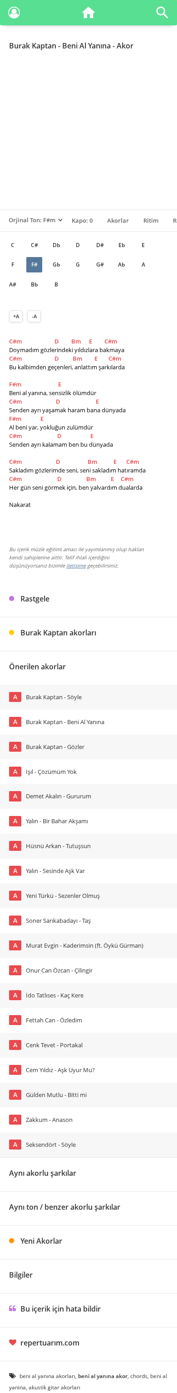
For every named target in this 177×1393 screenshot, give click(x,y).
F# (34, 264)
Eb (121, 245)
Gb (56, 264)
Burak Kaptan (32, 46)
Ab (121, 264)
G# (100, 264)
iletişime (76, 565)
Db (56, 245)
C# (34, 245)
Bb (34, 284)
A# (12, 284)
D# (100, 245)
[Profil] (14, 14)
